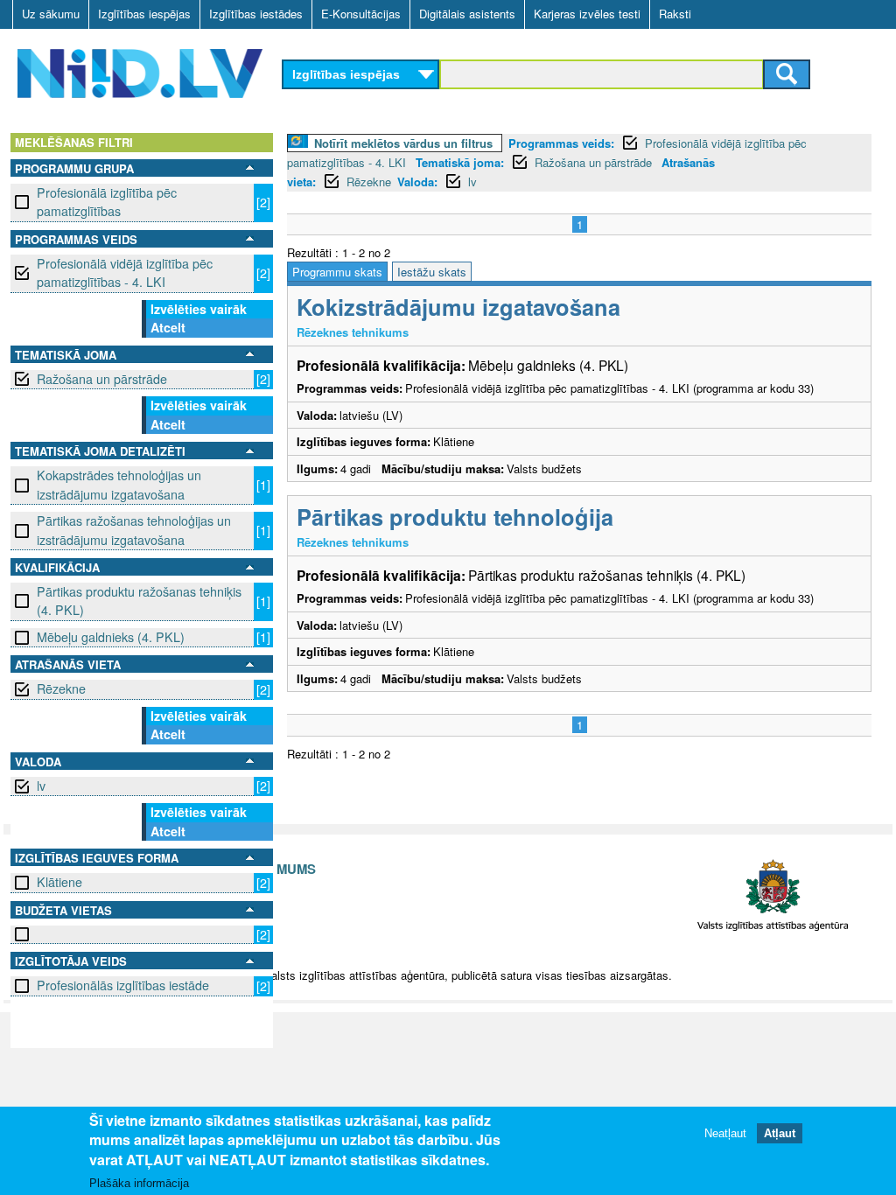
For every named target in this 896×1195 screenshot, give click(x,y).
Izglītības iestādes (256, 13)
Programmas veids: (561, 143)
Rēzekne (61, 688)
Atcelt (168, 327)
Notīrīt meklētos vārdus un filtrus (403, 143)
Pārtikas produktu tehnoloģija (455, 516)
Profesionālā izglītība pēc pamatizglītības (107, 202)
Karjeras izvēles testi (587, 13)
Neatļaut (725, 1133)
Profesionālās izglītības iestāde (123, 985)
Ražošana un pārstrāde (102, 379)
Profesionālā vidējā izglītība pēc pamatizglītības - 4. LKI (125, 272)
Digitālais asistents (467, 13)
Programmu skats (337, 271)
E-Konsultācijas (361, 13)
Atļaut (779, 1133)
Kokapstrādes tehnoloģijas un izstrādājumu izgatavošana (119, 484)
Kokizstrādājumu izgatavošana (458, 306)
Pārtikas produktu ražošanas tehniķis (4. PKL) (139, 600)
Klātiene (59, 882)
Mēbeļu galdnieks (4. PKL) (111, 637)
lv (41, 785)
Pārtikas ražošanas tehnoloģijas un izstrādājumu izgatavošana (134, 530)
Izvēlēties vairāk (198, 309)
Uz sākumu (51, 13)
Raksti (675, 13)
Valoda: (417, 181)
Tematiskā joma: (460, 162)
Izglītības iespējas (144, 13)
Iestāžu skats (431, 271)
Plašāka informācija (139, 1183)
